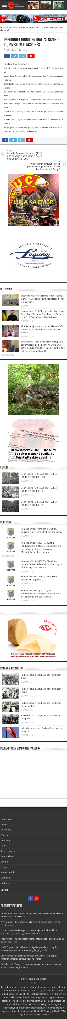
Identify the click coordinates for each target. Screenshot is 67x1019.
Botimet (4, 861)
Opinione (5, 877)
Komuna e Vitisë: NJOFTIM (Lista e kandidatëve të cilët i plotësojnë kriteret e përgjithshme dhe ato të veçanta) (41, 593)
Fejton (4, 867)
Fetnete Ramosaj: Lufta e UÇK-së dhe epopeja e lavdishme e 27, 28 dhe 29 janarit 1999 (24, 155)
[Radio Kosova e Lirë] (33, 5)
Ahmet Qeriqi (7, 872)
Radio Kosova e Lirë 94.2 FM (33, 979)
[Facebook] (30, 898)
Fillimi (5, 27)
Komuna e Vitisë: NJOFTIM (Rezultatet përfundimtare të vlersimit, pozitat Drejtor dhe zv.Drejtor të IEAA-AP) (41, 564)
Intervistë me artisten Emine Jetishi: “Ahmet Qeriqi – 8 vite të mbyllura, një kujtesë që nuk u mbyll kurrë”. (42, 298)
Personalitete (7, 856)
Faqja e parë (7, 819)
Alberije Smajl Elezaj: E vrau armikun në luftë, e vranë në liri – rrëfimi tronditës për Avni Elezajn (42, 329)
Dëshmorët (6, 829)
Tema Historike (8, 851)
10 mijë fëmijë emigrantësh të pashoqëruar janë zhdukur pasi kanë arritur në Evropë (43, 165)
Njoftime (5, 883)
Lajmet (13, 27)
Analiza (4, 835)
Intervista (5, 840)
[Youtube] (36, 898)
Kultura (4, 845)
